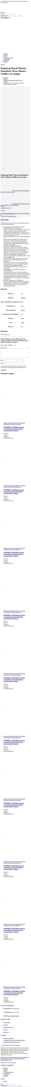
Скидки (3, 64)
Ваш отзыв (4, 347)
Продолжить (10, 1065)
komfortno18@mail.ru (13, 1016)
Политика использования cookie (9, 1057)
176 (22, 293)
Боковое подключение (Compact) (16, 423)
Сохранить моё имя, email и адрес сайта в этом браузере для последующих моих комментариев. (13, 366)
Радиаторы (26, 213)
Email (2, 363)
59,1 (22, 326)
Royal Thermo (10, 213)
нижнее (23, 310)
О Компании (7, 1022)
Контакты (6, 60)
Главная (6, 53)
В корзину (3, 216)
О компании (7, 59)
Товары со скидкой (8, 1038)
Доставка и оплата (8, 57)
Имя (2, 360)
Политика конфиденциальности (12, 1042)
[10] (10, 169)
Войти (5, 1081)
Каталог (6, 55)
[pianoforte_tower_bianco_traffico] (10, 145)
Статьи (5, 1029)
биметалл (23, 297)
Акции (5, 62)
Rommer (6, 423)
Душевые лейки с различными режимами (14, 1040)
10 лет (22, 318)
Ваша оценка (4, 345)
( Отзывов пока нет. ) (6, 207)
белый (22, 322)
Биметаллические (18, 213)
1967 (22, 306)
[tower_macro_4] (10, 157)
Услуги (5, 56)
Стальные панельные (15, 424)
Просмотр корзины (11, 216)
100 (22, 314)
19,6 (22, 302)
